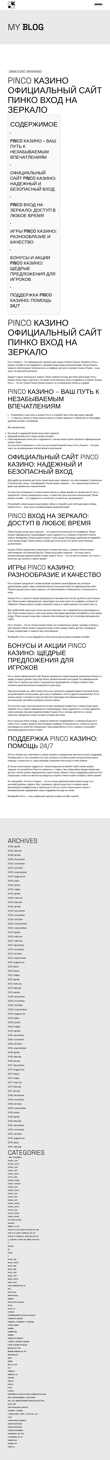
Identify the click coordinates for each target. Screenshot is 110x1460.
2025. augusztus (16, 876)
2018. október (15, 1043)
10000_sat (13, 1161)
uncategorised (15, 1424)
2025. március (15, 897)
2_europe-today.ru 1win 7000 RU (24, 1240)
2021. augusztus (16, 962)
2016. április (14, 1116)
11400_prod (13, 1213)
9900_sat (12, 1276)
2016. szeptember (17, 1108)
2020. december (16, 996)
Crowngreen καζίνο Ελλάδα (21, 1315)
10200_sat (13, 1187)
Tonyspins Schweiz (17, 1421)
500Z (10, 1253)
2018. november (16, 1039)
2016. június (13, 1112)
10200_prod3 (14, 1184)
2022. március (15, 940)
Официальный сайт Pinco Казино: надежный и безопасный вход (33, 181)
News (10, 1361)
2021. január (14, 992)
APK (9, 1289)
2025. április (14, 893)
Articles (12, 1292)
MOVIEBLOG (13, 1355)
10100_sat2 (13, 1174)
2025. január (14, 906)
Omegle (11, 1371)
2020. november (16, 1000)
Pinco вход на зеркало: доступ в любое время (33, 210)
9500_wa (12, 1266)
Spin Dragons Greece (18, 1407)
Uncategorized (33, 72)
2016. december (16, 1095)
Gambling (12, 1332)
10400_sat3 (13, 1207)
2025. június (14, 885)
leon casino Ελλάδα (17, 1345)
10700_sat (13, 1210)
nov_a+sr (12, 1365)
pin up (11, 1384)
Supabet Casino (15, 1411)
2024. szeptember (17, 923)
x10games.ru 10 (15, 1437)
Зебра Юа (12, 1440)
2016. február (14, 1120)
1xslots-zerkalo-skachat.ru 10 (23, 1236)
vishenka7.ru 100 (16, 1434)
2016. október (15, 1103)
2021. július (13, 966)
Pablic (11, 1381)
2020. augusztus (16, 1013)
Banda (11, 1299)
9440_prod (13, 1263)
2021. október (15, 953)
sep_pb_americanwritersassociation (26, 1401)
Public (11, 1391)
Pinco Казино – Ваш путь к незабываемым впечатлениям (33, 149)
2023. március (15, 936)
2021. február (14, 987)
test (10, 1417)
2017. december (16, 1065)
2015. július (13, 1142)
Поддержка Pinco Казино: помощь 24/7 (31, 300)
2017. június (13, 1073)
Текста (11, 1447)
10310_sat (13, 1197)
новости (12, 1444)
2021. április (14, 979)
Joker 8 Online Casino (18, 1342)
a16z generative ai (16, 1286)
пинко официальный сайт (27, 676)
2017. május (14, 1078)
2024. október (15, 919)
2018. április (14, 1052)
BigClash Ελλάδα (16, 1302)
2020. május (14, 1026)
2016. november (16, 1099)
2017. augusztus (16, 1069)
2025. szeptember (17, 872)
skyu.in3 (12, 1404)
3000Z (11, 1246)
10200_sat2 (13, 1190)
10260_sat (13, 1194)
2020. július (13, 1018)
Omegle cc (13, 1374)
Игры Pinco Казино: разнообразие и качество (33, 236)
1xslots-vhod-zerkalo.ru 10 (22, 1233)
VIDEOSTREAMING (15, 1430)
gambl (11, 1328)
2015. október (15, 1133)
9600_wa (12, 1269)
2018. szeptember (17, 1048)
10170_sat (13, 1177)
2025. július (13, 880)
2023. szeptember (17, 927)
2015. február (14, 1146)
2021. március (15, 983)
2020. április (14, 1030)
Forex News (13, 1325)
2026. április (14, 846)
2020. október (15, 1005)
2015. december (16, 1125)
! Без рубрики (14, 1157)
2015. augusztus (16, 1138)
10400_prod (14, 1203)
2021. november (16, 949)
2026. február (15, 850)
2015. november (16, 1129)
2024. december (16, 910)
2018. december (16, 1035)
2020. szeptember (17, 1009)
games (11, 1335)
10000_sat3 (13, 1164)
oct (10, 1368)
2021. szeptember (17, 957)
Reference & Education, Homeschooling (27, 1394)
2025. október (15, 867)
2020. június (14, 1022)
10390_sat (13, 1200)
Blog (10, 1305)
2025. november (16, 863)
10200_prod (13, 1180)
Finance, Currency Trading (21, 1322)
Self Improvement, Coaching (21, 1398)
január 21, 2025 (17, 72)
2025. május (14, 889)
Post (10, 1388)
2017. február (14, 1086)
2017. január (14, 1090)
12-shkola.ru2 (14, 1220)
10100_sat (13, 1171)
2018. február (14, 1056)
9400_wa (12, 1259)
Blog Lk (11, 1309)
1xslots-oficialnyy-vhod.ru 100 (23, 1230)
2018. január (14, 1060)
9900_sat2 (13, 1279)
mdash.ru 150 (14, 1348)
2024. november (16, 915)
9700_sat (12, 1273)
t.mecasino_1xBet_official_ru (23, 1414)
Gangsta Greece (15, 1338)
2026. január (14, 854)
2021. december (16, 945)
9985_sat (12, 1282)
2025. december (16, 859)
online (11, 1378)
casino (11, 1312)
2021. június (13, 970)
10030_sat (13, 1167)
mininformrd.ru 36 (17, 1351)
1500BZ (11, 1223)
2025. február (15, 902)
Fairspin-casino (15, 1319)
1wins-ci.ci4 (14, 1226)
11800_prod (13, 1217)
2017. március (15, 1082)
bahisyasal (13, 1296)
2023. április (14, 932)
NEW (10, 1358)
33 (9, 1249)
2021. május (14, 975)
